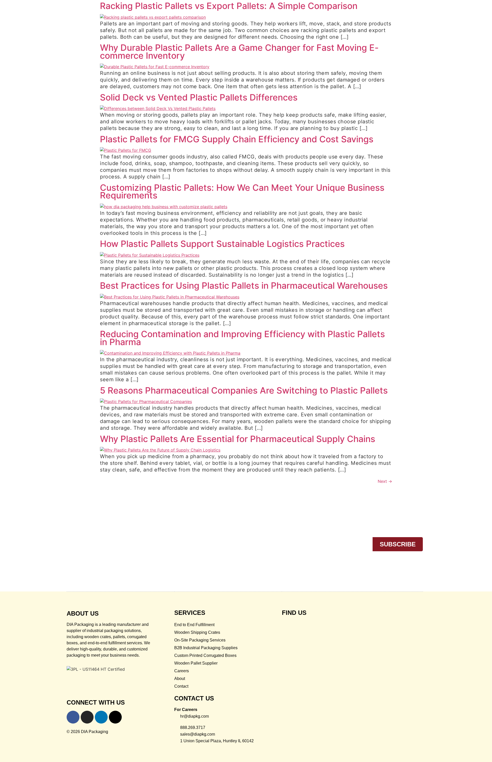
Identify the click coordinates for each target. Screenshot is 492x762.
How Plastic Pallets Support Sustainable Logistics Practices (222, 243)
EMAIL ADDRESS (279, 533)
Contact (181, 686)
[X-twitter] (115, 717)
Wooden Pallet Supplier (196, 663)
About (179, 678)
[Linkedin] (101, 717)
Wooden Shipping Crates (197, 632)
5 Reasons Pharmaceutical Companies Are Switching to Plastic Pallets (244, 390)
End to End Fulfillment (194, 625)
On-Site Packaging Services (199, 640)
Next (385, 481)
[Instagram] (87, 717)
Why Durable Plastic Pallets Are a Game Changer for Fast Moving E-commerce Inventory (239, 51)
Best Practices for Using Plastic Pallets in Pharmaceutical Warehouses (244, 285)
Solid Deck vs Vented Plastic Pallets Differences (199, 97)
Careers (181, 671)
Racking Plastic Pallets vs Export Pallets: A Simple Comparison (228, 6)
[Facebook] (73, 717)
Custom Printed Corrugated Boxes (205, 655)
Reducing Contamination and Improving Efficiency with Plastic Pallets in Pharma (242, 338)
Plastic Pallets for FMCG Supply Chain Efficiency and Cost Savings (236, 139)
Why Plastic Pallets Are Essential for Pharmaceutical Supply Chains (237, 439)
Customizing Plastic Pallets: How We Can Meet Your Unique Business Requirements (242, 191)
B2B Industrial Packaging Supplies (206, 648)
